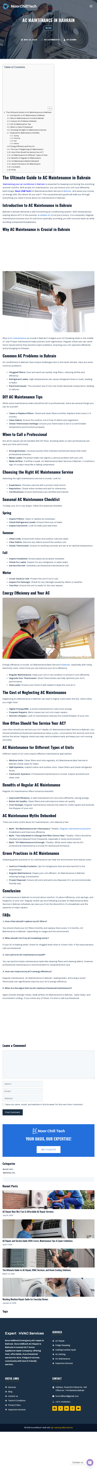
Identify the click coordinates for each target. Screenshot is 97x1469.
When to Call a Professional (21, 127)
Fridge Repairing (62, 1345)
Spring (16, 136)
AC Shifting (60, 1354)
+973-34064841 (63, 1402)
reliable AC (45, 215)
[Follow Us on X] (60, 1408)
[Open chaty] (90, 1462)
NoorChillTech (24, 6)
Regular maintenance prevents (75, 829)
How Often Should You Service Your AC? (27, 152)
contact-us (13, 1396)
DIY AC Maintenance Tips (20, 124)
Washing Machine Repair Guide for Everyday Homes (25, 1299)
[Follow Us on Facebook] (54, 1408)
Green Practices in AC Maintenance (25, 164)
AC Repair (60, 1341)
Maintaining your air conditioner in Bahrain (24, 184)
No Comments (52, 40)
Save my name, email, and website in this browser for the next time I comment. (44, 1104)
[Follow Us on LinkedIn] (66, 1408)
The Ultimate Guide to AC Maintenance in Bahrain (29, 112)
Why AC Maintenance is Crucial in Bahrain (27, 118)
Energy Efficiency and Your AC (22, 146)
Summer (17, 138)
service (7, 1173)
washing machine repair (65, 1350)
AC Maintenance (62, 1359)
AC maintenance (17, 338)
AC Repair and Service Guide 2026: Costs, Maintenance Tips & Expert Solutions (38, 1240)
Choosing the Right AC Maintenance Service (28, 130)
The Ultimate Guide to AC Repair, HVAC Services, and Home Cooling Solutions (37, 1270)
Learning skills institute (63, 1428)
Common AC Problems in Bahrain (23, 121)
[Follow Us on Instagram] (72, 1408)
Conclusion (15, 167)
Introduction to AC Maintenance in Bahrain (27, 115)
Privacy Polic (14, 1405)
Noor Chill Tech (23, 191)
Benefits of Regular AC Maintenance (26, 158)
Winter (16, 143)
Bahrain (67, 191)
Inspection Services (64, 1363)
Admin (73, 40)
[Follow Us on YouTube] (78, 1408)
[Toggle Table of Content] (49, 108)
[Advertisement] (27, 87)
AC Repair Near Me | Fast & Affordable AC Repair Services (28, 1211)
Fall (15, 141)
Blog (48, 28)
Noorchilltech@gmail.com (67, 1396)
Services (12, 1387)
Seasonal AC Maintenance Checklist (25, 133)
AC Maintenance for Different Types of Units (29, 155)
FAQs (13, 170)
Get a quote (48, 1149)
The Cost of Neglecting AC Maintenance (26, 149)
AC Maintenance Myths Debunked (25, 161)
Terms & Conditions (16, 1400)
